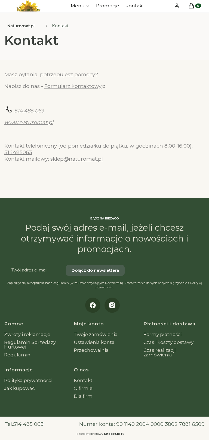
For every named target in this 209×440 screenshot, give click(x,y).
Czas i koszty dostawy (168, 342)
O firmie (83, 388)
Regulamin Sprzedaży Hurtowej (30, 345)
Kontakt (83, 380)
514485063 (18, 152)
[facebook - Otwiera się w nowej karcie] (92, 305)
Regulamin (17, 355)
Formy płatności (162, 334)
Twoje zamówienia (96, 334)
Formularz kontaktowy (73, 86)
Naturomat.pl (21, 25)
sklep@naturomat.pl (76, 159)
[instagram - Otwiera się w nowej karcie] (112, 305)
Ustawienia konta (94, 342)
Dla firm (83, 396)
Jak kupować (19, 388)
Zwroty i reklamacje (27, 334)
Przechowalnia (91, 350)
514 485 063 (29, 111)
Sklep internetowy (98, 434)
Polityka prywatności (28, 380)
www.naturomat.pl (28, 122)
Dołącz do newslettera (95, 270)
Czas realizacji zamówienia (159, 352)
